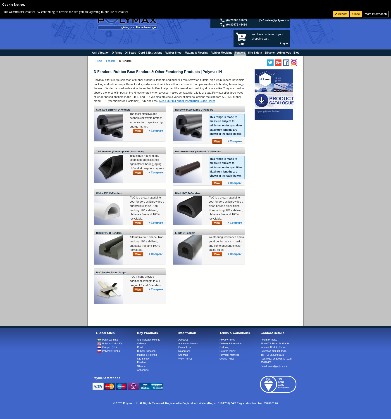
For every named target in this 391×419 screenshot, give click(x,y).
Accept (342, 14)
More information (376, 14)
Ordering (224, 347)
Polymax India (110, 339)
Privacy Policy (227, 339)
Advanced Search (188, 343)
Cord (140, 347)
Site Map (183, 354)
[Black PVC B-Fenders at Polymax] (108, 237)
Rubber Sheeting (146, 351)
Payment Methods (229, 354)
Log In (284, 43)
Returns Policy (227, 351)
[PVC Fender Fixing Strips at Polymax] (108, 276)
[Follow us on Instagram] (294, 62)
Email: (274, 366)
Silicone (141, 366)
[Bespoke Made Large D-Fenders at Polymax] (187, 114)
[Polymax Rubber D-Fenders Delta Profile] (108, 114)
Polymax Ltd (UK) (112, 343)
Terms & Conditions (234, 333)
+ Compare (156, 130)
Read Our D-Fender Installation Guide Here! (187, 101)
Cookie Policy (226, 358)
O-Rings (141, 343)
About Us (183, 339)
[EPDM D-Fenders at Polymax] (187, 237)
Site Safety (143, 358)
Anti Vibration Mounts (148, 339)
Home (98, 60)
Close (356, 14)
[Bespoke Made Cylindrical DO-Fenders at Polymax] (187, 155)
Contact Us (184, 347)
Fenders (110, 60)
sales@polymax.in (277, 20)
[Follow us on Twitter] (270, 62)
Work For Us (185, 358)
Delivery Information (230, 343)
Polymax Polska (111, 351)
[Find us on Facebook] (286, 62)
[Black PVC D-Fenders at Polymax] (187, 197)
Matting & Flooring (147, 354)
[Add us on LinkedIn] (278, 62)
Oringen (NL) (109, 347)
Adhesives (143, 370)
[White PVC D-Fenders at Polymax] (108, 197)
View (138, 131)
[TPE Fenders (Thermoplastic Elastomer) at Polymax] (108, 155)
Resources (184, 351)
